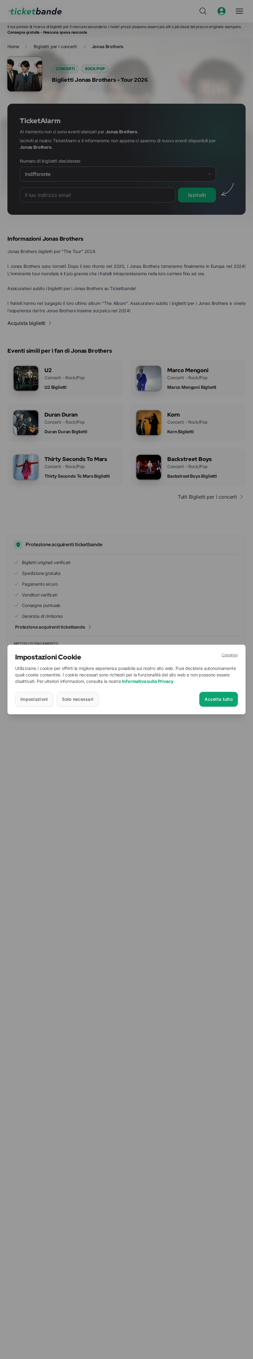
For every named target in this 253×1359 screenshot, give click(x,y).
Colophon (230, 655)
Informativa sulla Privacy (147, 681)
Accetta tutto (219, 699)
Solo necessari (77, 699)
